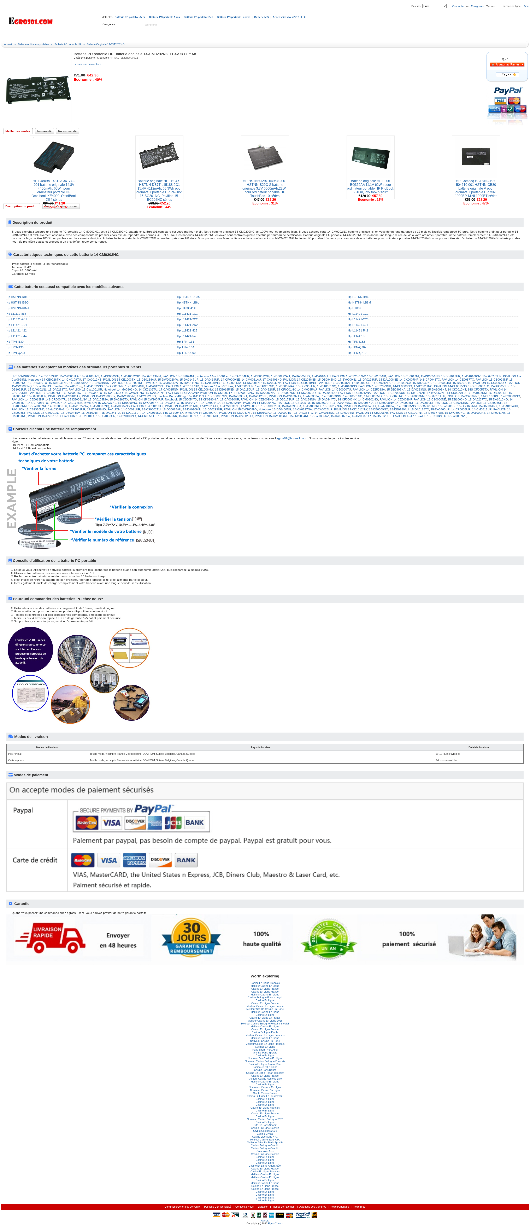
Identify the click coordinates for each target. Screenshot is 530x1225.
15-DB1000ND (457, 399)
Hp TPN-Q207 (357, 347)
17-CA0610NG (427, 406)
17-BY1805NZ (319, 416)
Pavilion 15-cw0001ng (67, 386)
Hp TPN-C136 (357, 336)
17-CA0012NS (92, 379)
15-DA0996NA (265, 392)
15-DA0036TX (312, 406)
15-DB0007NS (285, 392)
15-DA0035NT (238, 396)
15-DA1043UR (113, 392)
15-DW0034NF (299, 416)
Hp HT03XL (355, 308)
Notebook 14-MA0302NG (120, 389)
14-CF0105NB (376, 376)
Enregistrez (477, 6)
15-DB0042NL (497, 392)
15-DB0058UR (500, 386)
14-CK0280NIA (208, 399)
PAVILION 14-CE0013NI (403, 376)
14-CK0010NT (457, 389)
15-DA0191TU (435, 396)
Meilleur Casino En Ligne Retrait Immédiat (265, 1023)
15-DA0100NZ (471, 376)
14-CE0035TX (373, 396)
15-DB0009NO (378, 409)
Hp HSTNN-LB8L (188, 302)
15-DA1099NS (93, 386)
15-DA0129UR (381, 416)
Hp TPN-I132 (356, 341)
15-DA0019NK (99, 383)
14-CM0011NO (134, 392)
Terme (490, 6)
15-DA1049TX (436, 416)
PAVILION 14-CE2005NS (372, 412)
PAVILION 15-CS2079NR (374, 386)
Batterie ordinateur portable (33, 44)
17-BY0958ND (96, 409)
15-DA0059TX (301, 376)
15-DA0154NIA (306, 399)
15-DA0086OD (209, 416)
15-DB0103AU (262, 412)
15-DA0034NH (134, 386)
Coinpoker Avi (265, 1151)
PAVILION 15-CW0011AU (181, 406)
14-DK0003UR (306, 392)
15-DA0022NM (231, 402)
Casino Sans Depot (265, 1070)
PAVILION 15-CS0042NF (235, 412)
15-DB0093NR (113, 386)
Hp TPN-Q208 (15, 352)
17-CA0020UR (229, 399)
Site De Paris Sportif (265, 1052)
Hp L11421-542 (358, 330)
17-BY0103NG (126, 416)
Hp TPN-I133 (15, 347)
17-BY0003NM (331, 396)
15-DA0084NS (120, 406)
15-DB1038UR (105, 416)
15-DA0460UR (440, 409)
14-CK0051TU (147, 416)
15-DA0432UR (265, 389)
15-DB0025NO (394, 396)
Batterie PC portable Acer (130, 17)
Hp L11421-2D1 (16, 325)
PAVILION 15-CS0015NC (44, 416)
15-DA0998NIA (363, 402)
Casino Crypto (265, 1133)
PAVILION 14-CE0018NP (28, 399)
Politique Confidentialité (217, 1206)
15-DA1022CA (401, 383)
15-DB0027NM (467, 406)
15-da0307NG (55, 409)
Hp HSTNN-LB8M (359, 302)
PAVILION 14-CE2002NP (182, 392)
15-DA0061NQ (326, 386)
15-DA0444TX (326, 399)
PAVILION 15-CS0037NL (100, 402)
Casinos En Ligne (265, 1046)
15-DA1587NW (340, 416)
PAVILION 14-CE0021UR (123, 409)
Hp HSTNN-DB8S (188, 297)
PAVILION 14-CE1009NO (257, 399)
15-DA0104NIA (98, 399)
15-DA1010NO (498, 399)
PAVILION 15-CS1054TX (409, 416)
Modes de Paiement (284, 1206)
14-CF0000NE (230, 379)
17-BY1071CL (42, 386)
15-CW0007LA (69, 376)
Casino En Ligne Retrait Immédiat (265, 1072)
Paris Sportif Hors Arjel (265, 1049)
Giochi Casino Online (265, 1093)
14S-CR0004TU (55, 399)
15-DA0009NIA (188, 416)
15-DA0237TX (477, 399)
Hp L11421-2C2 (187, 319)
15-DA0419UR (209, 379)
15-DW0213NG (244, 392)
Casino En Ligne (265, 1000)
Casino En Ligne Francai (265, 983)
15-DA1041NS (58, 383)
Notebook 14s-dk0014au (217, 386)
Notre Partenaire (339, 1206)
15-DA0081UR (36, 396)
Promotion (138, 34)
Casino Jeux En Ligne (265, 1067)
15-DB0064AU (171, 409)
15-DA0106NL (192, 409)
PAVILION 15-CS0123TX (237, 416)
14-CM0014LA (210, 402)
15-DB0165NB (224, 389)
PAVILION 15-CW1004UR (146, 399)
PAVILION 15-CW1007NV (240, 409)
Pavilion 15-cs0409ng (172, 396)
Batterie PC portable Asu (164, 17)
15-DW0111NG (189, 383)
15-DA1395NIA (291, 406)
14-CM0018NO (324, 412)
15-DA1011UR (131, 412)
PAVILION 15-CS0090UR (489, 383)
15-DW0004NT (283, 412)
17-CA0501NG (352, 396)
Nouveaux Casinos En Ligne (265, 1087)
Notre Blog (158, 34)
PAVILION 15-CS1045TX (360, 406)
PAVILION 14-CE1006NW (196, 389)
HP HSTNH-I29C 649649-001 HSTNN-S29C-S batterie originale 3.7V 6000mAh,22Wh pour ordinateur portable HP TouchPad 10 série (265, 188)
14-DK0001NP (252, 383)
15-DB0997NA (396, 389)
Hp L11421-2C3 (358, 319)
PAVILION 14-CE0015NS (450, 386)
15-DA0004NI (442, 383)
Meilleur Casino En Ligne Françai (265, 1043)
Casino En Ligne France (265, 988)
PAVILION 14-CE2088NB (299, 379)
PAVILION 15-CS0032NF (45, 392)
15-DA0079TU (462, 383)
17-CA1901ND (272, 379)
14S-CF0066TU (37, 402)
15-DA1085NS (89, 376)
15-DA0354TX (303, 412)
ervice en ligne (512, 6)
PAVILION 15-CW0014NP (271, 416)
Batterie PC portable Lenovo (233, 17)
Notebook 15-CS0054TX (181, 399)
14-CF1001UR (75, 409)
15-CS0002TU (151, 409)
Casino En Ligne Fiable (265, 1032)
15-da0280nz (447, 406)
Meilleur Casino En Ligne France (265, 1006)
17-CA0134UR (239, 376)
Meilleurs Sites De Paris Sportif (265, 1142)
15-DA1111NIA (196, 396)
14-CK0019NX (151, 412)
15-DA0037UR (361, 416)
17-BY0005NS (406, 406)
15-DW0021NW (168, 379)
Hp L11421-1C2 (358, 313)
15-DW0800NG (455, 412)
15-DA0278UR (491, 376)
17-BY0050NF (436, 392)
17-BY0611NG (423, 386)
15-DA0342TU (92, 392)
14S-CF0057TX (478, 389)
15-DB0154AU (146, 379)
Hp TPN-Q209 (186, 352)
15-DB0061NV (77, 399)
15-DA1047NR (190, 402)
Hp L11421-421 (358, 325)
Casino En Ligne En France (265, 1017)
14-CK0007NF (408, 379)
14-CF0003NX (347, 399)
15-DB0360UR (321, 402)
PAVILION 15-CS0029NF (492, 379)
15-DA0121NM (151, 376)
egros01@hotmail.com (291, 438)
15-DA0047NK (272, 383)
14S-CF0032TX (478, 386)
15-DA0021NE (155, 392)
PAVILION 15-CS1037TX (285, 396)
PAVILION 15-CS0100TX (64, 396)
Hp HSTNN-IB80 (358, 297)
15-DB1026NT (416, 392)
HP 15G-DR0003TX (24, 376)
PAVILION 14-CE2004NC (259, 402)
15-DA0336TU (37, 383)
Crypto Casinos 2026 (265, 1130)
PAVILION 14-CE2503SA (369, 389)
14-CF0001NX (286, 389)
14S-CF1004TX (173, 412)
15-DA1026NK (167, 416)
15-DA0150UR (244, 389)
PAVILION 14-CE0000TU (334, 389)
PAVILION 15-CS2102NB (463, 396)
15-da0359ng (311, 396)
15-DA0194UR (508, 406)
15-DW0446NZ (342, 402)
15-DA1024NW (78, 406)
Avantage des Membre (312, 1206)
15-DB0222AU (280, 376)
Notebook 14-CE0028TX (44, 379)
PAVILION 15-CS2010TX (78, 416)
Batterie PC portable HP (67, 44)
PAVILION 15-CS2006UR (388, 392)
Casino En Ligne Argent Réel (265, 1064)
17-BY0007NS (456, 416)
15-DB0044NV (70, 412)
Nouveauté (91, 34)
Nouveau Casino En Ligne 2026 (265, 1119)
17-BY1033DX (48, 376)
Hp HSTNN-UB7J (17, 308)
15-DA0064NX (487, 406)
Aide (526, 6)
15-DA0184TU (321, 376)
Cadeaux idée (115, 34)
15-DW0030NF (229, 406)
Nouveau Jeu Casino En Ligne (265, 1058)
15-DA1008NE (388, 379)
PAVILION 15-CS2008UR (486, 402)
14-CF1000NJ (490, 396)
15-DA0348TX (169, 402)
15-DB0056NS (430, 376)
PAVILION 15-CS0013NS (451, 402)
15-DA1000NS (475, 412)
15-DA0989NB (210, 383)
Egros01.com (275, 1223)
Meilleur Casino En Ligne (265, 985)
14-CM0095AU (307, 389)
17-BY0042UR (361, 383)
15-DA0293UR (212, 409)
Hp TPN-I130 (15, 341)
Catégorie (21, 34)
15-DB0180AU (399, 409)
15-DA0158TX (419, 409)
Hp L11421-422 (16, 330)
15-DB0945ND (326, 379)
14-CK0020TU (456, 392)
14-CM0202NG (368, 399)
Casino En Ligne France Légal (265, 997)
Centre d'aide (69, 34)
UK (267, 1220)
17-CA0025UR (322, 409)
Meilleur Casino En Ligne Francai (265, 1035)
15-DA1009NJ (437, 389)
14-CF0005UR (460, 409)
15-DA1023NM (477, 392)
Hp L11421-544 (16, 336)
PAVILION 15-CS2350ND (28, 409)
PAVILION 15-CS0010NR (299, 383)
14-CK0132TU (148, 389)
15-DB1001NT (90, 412)
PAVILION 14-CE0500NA (201, 412)
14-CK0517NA (302, 409)
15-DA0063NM (415, 396)
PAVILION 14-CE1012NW (350, 409)
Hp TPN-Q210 (357, 352)
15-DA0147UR (189, 379)
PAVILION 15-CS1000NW (161, 383)
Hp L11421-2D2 (187, 325)
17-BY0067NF (37, 406)
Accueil (50, 34)
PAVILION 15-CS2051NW (348, 376)
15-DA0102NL (37, 389)
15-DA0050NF (424, 402)
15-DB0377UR (433, 412)
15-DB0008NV (384, 402)
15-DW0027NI (126, 396)
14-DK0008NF (404, 402)
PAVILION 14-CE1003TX (119, 379)
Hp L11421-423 (187, 330)
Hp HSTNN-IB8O (17, 302)
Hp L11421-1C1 (187, 313)
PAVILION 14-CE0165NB (66, 402)
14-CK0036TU (57, 406)
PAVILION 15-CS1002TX (216, 392)
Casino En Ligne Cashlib (265, 1128)
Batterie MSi (261, 17)
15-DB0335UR (305, 386)
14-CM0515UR (482, 409)
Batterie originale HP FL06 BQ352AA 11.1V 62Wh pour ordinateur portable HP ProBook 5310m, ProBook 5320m (370, 186)
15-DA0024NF (345, 412)
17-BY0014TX (209, 406)
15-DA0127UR (332, 406)
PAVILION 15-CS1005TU (293, 402)
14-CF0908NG (402, 386)
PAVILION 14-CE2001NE (127, 383)
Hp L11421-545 (187, 336)
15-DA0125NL (258, 396)
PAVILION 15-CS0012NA (354, 392)
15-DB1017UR (450, 376)
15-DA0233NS (416, 389)
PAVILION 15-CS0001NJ (43, 412)
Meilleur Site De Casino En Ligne (265, 1009)
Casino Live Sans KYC (265, 1136)
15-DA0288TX (119, 399)
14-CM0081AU (251, 379)
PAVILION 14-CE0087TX (458, 379)
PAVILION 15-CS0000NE (429, 399)
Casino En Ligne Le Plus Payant (265, 1096)
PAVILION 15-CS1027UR (182, 386)
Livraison (263, 1206)
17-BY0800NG (510, 396)
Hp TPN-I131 (185, 341)
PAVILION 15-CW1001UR (85, 389)
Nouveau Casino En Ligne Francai (265, 1061)
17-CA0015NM (168, 389)
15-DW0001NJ (72, 392)
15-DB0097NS (217, 396)
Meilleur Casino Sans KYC (265, 1139)
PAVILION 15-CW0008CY (98, 396)
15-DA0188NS (347, 386)
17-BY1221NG (146, 396)
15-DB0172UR (284, 399)
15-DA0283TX (57, 389)
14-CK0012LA (381, 383)
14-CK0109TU (71, 379)
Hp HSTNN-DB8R (18, 297)
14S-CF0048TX (429, 379)
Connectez (458, 6)
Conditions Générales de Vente (182, 1206)
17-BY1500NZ (250, 406)
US (263, 1220)
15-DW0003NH (149, 402)
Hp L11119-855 (16, 313)
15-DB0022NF (260, 376)
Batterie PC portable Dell (198, 17)
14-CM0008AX (78, 383)
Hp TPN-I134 (185, 347)
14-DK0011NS (496, 412)
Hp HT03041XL (187, 308)
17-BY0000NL (347, 379)
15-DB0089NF (110, 376)
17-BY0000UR (244, 386)
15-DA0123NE (155, 386)
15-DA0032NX (130, 376)
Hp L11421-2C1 (16, 319)
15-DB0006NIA (231, 383)
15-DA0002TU (270, 406)
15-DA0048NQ (327, 392)
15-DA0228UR (367, 379)
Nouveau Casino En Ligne (265, 1041)
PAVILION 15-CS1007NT (406, 412)
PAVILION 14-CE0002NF (396, 399)
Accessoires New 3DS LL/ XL (290, 17)
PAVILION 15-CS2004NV (334, 383)
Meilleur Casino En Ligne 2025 (265, 1020)
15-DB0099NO (127, 402)
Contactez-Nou (244, 1206)
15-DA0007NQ (99, 406)
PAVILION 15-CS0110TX (147, 406)
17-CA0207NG (264, 386)
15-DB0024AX (285, 386)
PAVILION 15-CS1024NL (179, 376)
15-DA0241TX (110, 412)
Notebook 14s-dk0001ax (212, 376)
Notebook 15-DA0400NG (275, 409)
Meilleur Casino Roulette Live (265, 1078)
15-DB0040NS (422, 383)
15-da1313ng (386, 406)
